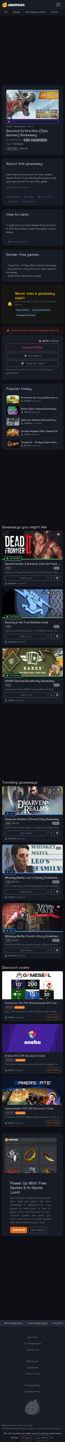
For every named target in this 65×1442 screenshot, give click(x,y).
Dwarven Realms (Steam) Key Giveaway (32, 819)
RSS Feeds (32, 1361)
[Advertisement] (32, 47)
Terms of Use (32, 1373)
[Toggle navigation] (58, 4)
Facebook (46, 197)
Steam (16, 12)
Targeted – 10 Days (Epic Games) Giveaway (32, 265)
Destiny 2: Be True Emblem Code (26, 622)
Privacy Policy (32, 1385)
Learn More (42, 1437)
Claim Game (26, 833)
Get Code (53, 1017)
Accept (26, 1437)
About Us (32, 1337)
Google (30, 197)
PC (6, 12)
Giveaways (19, 126)
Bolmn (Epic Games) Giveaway (24, 275)
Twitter (14, 201)
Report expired (18, 241)
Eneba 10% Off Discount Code (25, 1056)
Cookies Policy (32, 1391)
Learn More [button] (38, 1230)
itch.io (54, 12)
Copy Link (30, 201)
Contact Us (32, 1349)
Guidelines (32, 1367)
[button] (22, 310)
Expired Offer (32, 347)
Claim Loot (26, 578)
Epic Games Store (36, 12)
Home (9, 126)
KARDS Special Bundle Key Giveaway (29, 681)
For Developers (32, 1343)
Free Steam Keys (37, 1323)
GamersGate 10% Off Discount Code (29, 1108)
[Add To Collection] (51, 578)
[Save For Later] (57, 578)
